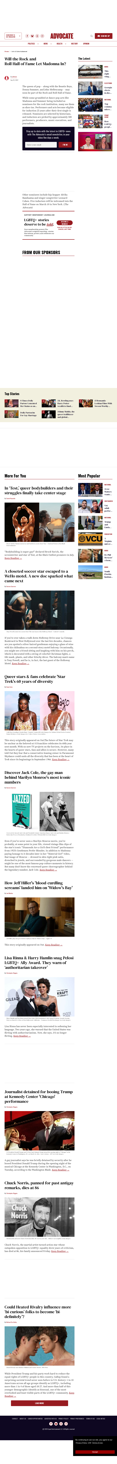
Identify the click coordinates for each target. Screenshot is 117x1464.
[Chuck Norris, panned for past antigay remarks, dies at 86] (39, 1217)
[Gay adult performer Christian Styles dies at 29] (90, 506)
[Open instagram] (42, 36)
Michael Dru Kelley (11, 1322)
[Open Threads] (37, 36)
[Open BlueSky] (32, 36)
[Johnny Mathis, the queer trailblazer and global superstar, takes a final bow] (49, 414)
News (46, 43)
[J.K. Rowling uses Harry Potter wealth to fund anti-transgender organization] (49, 403)
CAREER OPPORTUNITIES (35, 1419)
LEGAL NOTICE (101, 1419)
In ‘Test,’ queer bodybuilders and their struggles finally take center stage (39, 490)
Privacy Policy (81, 1443)
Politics (31, 43)
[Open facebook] (27, 36)
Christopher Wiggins (11, 973)
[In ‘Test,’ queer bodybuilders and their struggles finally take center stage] (39, 522)
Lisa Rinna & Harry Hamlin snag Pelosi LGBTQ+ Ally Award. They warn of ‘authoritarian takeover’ (39, 962)
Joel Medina (9, 893)
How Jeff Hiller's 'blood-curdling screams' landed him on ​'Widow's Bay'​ (39, 885)
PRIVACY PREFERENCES (77, 1419)
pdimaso (14, 77)
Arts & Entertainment (19, 51)
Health (59, 43)
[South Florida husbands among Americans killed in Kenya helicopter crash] (90, 572)
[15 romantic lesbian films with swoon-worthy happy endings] (86, 403)
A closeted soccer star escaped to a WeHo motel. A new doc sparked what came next (39, 576)
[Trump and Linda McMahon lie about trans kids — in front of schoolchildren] (90, 522)
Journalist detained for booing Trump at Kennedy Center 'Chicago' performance (39, 1096)
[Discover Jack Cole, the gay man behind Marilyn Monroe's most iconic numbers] (39, 811)
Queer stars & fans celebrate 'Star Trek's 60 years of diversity (35, 679)
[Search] (91, 36)
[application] (95, 141)
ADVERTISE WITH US (50, 1419)
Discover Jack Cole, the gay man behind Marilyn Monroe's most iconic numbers (38, 777)
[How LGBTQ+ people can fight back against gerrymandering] (90, 121)
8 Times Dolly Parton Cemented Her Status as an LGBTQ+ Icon (28, 404)
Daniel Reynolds (10, 498)
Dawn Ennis (9, 687)
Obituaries (108, 501)
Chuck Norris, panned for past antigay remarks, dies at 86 (39, 1185)
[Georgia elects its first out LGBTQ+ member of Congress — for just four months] (90, 88)
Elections (108, 83)
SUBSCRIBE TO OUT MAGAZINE (10, 36)
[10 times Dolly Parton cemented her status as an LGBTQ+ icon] (12, 403)
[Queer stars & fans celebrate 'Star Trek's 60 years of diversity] (39, 710)
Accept (95, 1452)
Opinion (86, 43)
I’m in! (65, 144)
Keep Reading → (13, 558)
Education (108, 534)
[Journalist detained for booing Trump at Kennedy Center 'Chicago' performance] (39, 1130)
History (74, 43)
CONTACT (15, 1419)
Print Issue (106, 116)
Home (7, 51)
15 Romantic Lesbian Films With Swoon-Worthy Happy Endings (103, 404)
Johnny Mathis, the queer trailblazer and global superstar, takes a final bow (66, 417)
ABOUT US (23, 1419)
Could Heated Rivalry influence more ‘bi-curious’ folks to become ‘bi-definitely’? (38, 1311)
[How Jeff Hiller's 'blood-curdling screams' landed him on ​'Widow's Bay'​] (39, 917)
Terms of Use (97, 1443)
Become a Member (64, 222)
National (107, 100)
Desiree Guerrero (11, 586)
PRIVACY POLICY (63, 1419)
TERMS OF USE (90, 1419)
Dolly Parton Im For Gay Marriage (28, 414)
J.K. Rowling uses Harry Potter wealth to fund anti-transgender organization (65, 406)
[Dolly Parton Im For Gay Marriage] (12, 414)
